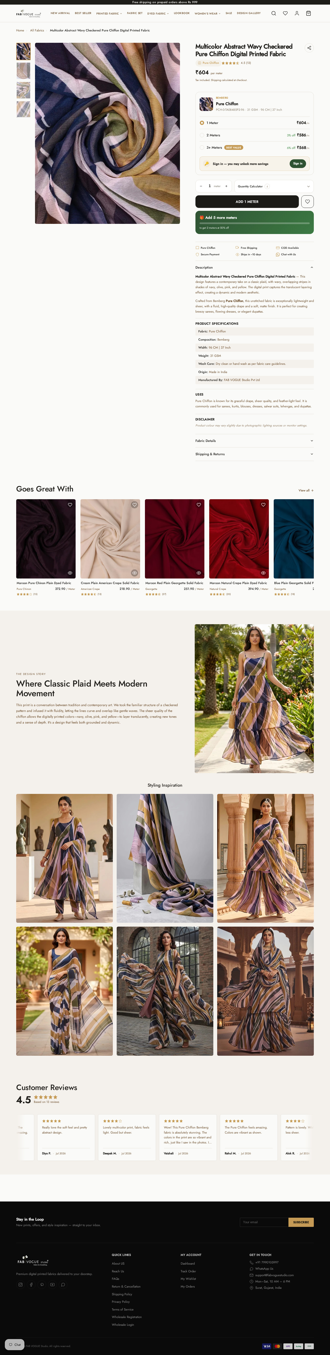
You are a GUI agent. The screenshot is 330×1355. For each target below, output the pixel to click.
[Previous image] (43, 133)
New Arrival (60, 13)
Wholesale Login (123, 1324)
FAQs (115, 1278)
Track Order (188, 1271)
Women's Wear (206, 13)
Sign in (297, 163)
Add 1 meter (247, 201)
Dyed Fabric (156, 13)
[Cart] (308, 13)
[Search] (273, 13)
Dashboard (188, 1263)
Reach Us (118, 1271)
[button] (267, 186)
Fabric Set (135, 13)
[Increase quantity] (226, 186)
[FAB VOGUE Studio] (28, 13)
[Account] (297, 13)
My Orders (188, 1286)
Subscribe (301, 1222)
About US (118, 1263)
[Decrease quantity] (201, 186)
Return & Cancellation (126, 1286)
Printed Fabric (107, 13)
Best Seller (83, 13)
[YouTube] (52, 1284)
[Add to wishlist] (307, 201)
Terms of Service (123, 1309)
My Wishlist (188, 1278)
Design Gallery (249, 13)
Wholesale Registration (127, 1317)
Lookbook (182, 13)
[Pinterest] (41, 1284)
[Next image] (172, 133)
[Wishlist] (285, 13)
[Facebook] (31, 1284)
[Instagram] (20, 1284)
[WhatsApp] (63, 1284)
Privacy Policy (121, 1301)
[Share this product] (309, 47)
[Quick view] (70, 573)
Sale (229, 13)
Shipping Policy (122, 1294)
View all (304, 490)
